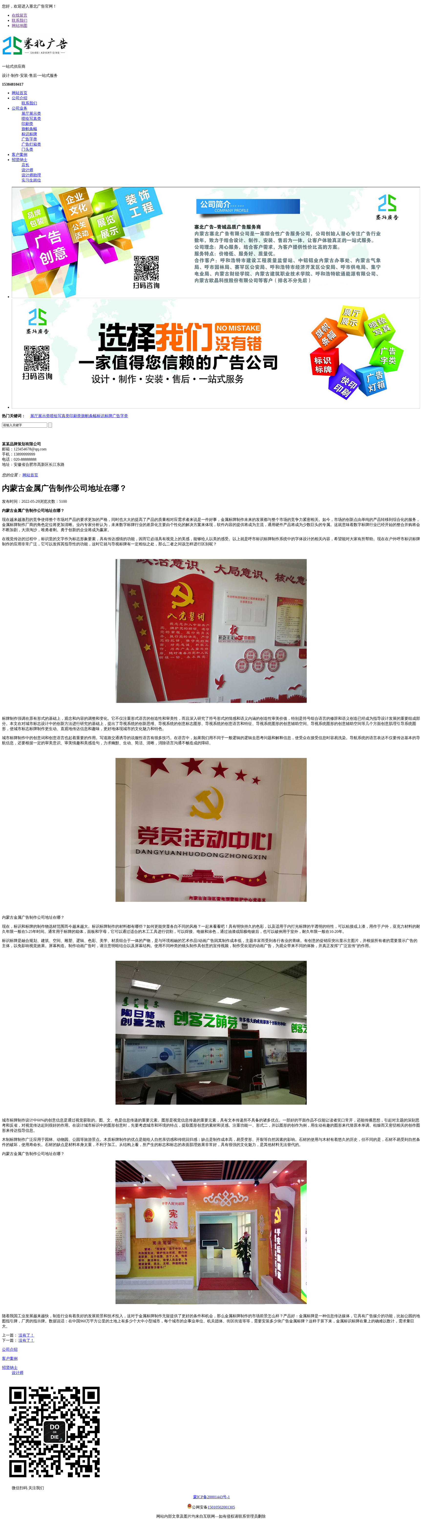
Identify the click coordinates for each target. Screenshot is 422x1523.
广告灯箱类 (31, 144)
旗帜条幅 (29, 129)
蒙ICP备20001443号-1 (211, 1497)
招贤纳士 (19, 160)
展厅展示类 (31, 113)
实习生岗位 (31, 180)
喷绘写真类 (31, 118)
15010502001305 (221, 1507)
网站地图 (19, 25)
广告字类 (29, 139)
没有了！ (26, 1335)
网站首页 (19, 93)
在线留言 (19, 15)
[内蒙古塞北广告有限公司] (35, 56)
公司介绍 (19, 98)
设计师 (27, 170)
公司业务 (19, 108)
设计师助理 (31, 175)
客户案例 (19, 154)
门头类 (27, 149)
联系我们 (19, 20)
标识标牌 (29, 134)
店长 (25, 165)
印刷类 (27, 124)
